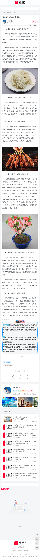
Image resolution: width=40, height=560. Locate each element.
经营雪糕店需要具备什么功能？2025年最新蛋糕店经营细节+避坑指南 (25, 474)
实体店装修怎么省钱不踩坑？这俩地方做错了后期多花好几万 (24, 466)
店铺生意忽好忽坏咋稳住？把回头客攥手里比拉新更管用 (24, 458)
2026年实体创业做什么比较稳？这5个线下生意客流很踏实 (24, 450)
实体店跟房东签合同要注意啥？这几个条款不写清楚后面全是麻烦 (24, 426)
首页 (3, 12)
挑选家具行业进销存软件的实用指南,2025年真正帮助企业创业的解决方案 (24, 435)
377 (16, 391)
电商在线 (10, 21)
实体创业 (9, 12)
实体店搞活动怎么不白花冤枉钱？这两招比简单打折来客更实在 (24, 442)
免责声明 (12, 554)
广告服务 (20, 554)
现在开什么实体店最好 (11, 17)
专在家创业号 (16, 556)
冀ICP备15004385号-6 (31, 556)
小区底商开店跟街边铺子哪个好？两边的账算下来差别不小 (24, 418)
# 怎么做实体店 (8, 365)
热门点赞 (5, 489)
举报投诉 (27, 554)
